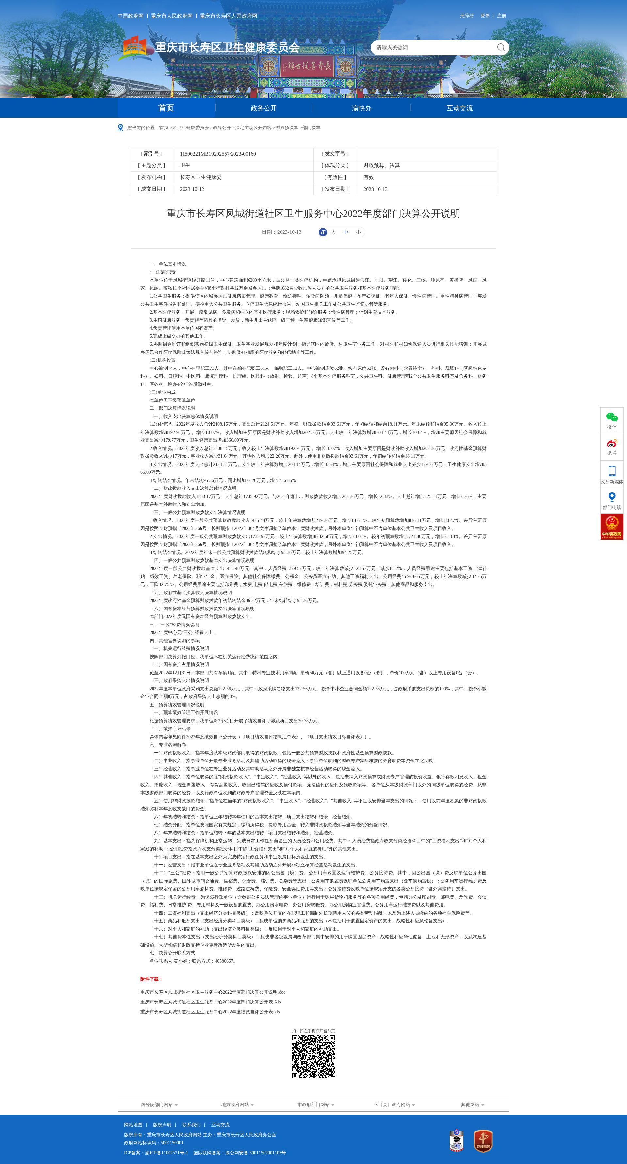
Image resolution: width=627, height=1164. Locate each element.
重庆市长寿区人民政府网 (228, 16)
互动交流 (460, 107)
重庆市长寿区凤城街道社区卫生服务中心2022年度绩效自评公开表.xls (210, 1011)
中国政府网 (131, 16)
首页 (166, 108)
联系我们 (191, 1124)
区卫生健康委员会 (190, 127)
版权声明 (162, 1124)
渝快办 (362, 107)
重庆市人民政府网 (172, 16)
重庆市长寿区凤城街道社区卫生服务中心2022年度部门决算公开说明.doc (212, 992)
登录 (485, 15)
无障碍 (467, 15)
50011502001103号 (267, 1152)
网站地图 (133, 1124)
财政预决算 (287, 127)
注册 (501, 15)
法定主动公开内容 (253, 127)
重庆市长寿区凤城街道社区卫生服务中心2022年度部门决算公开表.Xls (210, 1002)
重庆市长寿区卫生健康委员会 (227, 47)
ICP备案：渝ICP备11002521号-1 (156, 1152)
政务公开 (264, 107)
